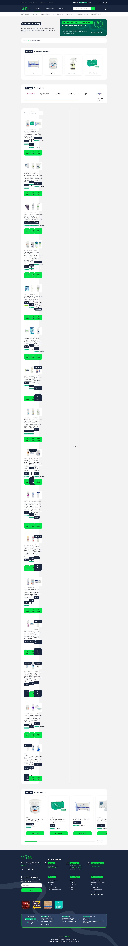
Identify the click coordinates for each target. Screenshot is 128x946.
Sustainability (73, 885)
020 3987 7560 (52, 867)
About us (72, 880)
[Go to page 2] (78, 446)
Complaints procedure (96, 889)
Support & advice (33, 2)
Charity (71, 887)
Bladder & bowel (25, 14)
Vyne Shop (37, 8)
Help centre (42, 2)
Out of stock (38, 398)
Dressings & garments (83, 14)
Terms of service (95, 885)
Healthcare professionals (54, 889)
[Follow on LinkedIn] (33, 869)
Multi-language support (97, 894)
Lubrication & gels (45, 14)
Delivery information (96, 880)
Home (24, 40)
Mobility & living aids (96, 14)
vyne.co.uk (67, 936)
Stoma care (35, 14)
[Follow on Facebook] (26, 869)
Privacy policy (94, 887)
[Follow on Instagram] (29, 869)
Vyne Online (61, 8)
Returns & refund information (98, 882)
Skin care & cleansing (58, 14)
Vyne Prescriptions (49, 8)
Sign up (32, 890)
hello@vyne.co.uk (95, 866)
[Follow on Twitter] (22, 869)
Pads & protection (70, 14)
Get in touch (50, 2)
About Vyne (23, 2)
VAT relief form (95, 892)
